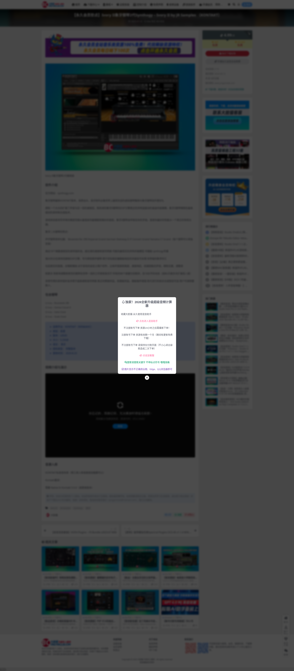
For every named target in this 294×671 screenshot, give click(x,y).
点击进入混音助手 (148, 320)
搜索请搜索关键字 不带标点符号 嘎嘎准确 (148, 362)
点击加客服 (148, 355)
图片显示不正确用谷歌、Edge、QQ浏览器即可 (148, 369)
